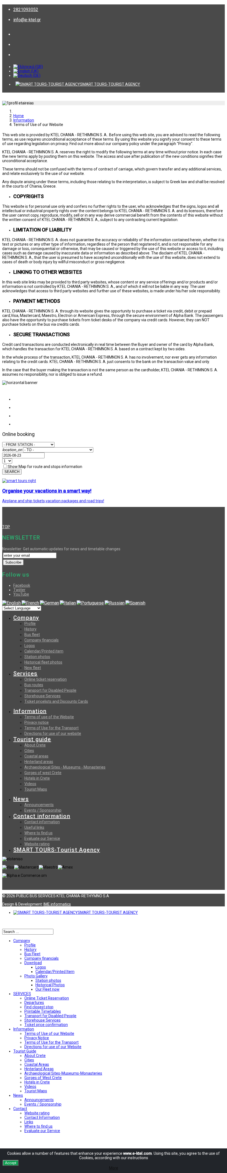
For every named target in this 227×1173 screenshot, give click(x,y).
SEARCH (11, 472)
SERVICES (22, 993)
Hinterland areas (38, 761)
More (113, 1168)
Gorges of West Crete (43, 1077)
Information (30, 711)
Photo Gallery (36, 976)
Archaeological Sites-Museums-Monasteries (63, 1073)
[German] (49, 603)
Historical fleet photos (43, 662)
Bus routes (33, 685)
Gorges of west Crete (42, 772)
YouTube (21, 594)
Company (26, 617)
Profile (30, 623)
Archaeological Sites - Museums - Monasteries (64, 767)
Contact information (41, 816)
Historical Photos (50, 985)
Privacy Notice (36, 1038)
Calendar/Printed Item (54, 971)
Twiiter (19, 590)
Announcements (39, 805)
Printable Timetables (42, 1011)
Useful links (34, 827)
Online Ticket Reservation (46, 998)
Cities (29, 750)
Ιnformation (23, 120)
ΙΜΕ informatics (57, 904)
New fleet (32, 668)
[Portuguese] (90, 603)
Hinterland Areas (39, 1069)
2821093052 (25, 9)
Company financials (41, 640)
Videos (30, 784)
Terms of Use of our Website (49, 1033)
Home (18, 116)
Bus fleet (32, 634)
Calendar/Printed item (43, 651)
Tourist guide (32, 739)
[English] (11, 603)
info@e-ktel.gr (27, 19)
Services (25, 673)
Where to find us (38, 833)
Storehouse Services (42, 696)
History (30, 629)
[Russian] (115, 603)
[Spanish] (135, 603)
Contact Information (42, 1117)
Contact (20, 1108)
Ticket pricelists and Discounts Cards (56, 701)
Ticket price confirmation (46, 1024)
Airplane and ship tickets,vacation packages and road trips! (53, 501)
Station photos (37, 656)
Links (28, 1122)
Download (33, 963)
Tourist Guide (24, 1051)
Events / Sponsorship (42, 810)
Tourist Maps (35, 789)
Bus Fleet (32, 954)
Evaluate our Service (42, 838)
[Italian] (68, 603)
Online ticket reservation (45, 679)
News (21, 799)
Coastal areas (36, 756)
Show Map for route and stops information (45, 466)
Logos (29, 645)
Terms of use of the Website (49, 717)
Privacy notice (36, 722)
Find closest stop (38, 1007)
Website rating (37, 844)
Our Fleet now (47, 989)
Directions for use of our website (52, 733)
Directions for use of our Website (52, 1047)
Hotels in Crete (37, 778)
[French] (30, 603)
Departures (34, 1002)
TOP (6, 527)
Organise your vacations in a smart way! (46, 491)
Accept (10, 1163)
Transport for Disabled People (50, 690)
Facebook (21, 585)
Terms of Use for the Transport (51, 728)
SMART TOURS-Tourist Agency (56, 849)
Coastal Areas (36, 1064)
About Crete (35, 745)
